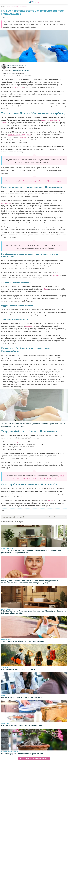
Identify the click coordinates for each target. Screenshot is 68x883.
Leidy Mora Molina (18, 67)
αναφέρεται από (18, 87)
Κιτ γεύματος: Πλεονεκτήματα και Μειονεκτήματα (22, 726)
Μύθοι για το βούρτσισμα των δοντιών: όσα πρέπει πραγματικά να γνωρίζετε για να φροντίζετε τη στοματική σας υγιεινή (29, 582)
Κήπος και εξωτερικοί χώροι (9, 751)
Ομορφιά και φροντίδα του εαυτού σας (16, 6)
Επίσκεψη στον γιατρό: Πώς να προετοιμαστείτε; (22, 697)
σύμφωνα (22, 137)
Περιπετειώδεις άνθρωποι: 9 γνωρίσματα (18, 669)
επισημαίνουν (6, 203)
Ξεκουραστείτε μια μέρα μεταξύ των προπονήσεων (23, 641)
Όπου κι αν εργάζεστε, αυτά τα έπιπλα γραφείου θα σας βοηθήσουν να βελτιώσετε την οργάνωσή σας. (31, 551)
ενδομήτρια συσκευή (18, 442)
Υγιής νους (4, 667)
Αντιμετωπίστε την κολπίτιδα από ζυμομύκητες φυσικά (43, 181)
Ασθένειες (4, 695)
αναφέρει (28, 326)
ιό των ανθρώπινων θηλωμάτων (19, 134)
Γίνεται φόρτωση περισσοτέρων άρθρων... (34, 758)
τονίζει (50, 500)
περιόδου (55, 275)
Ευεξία (3, 6)
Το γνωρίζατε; (5, 723)
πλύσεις (45, 289)
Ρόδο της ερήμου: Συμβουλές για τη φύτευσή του (22, 754)
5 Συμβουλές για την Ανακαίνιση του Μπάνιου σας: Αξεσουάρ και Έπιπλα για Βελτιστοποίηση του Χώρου (33, 612)
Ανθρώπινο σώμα (6, 639)
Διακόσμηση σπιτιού (7, 548)
